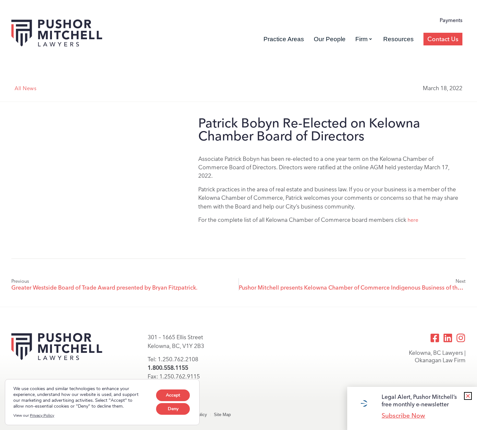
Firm (361, 39)
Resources (398, 39)
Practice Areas (283, 39)
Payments (451, 20)
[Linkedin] (448, 338)
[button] (468, 396)
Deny (173, 409)
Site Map (222, 414)
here (413, 220)
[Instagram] (461, 338)
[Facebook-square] (435, 338)
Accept (173, 395)
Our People (330, 39)
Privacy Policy (42, 415)
